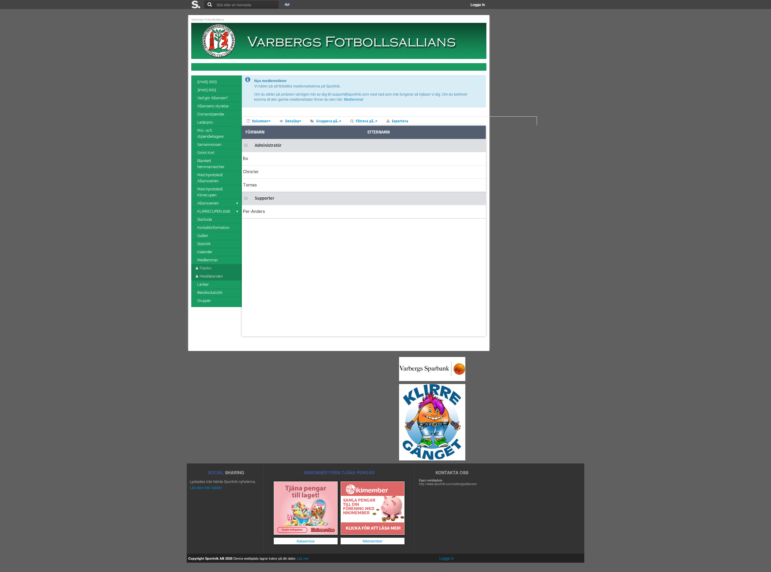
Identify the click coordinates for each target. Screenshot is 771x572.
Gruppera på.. (327, 121)
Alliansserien (208, 203)
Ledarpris (205, 122)
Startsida (205, 219)
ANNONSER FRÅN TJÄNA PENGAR (339, 472)
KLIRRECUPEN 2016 (213, 211)
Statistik (204, 244)
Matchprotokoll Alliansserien (210, 178)
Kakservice (306, 540)
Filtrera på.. (365, 121)
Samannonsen (209, 145)
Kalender (205, 252)
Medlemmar (208, 260)
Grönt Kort (206, 153)
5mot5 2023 (207, 82)
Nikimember (372, 540)
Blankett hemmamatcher (211, 164)
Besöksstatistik (210, 293)
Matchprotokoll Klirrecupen (210, 192)
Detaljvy (292, 121)
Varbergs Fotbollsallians (207, 19)
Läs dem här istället (206, 487)
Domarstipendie (211, 114)
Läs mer (303, 558)
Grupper (204, 301)
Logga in (477, 4)
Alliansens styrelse (213, 106)
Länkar (203, 284)
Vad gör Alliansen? (213, 98)
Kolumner (260, 121)
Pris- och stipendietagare (210, 133)
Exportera (400, 121)
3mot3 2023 (207, 90)
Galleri (203, 236)
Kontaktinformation (213, 228)
